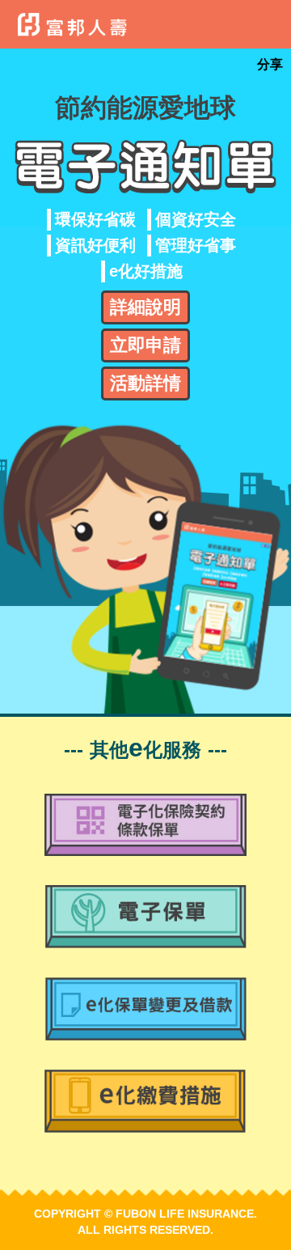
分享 (270, 64)
